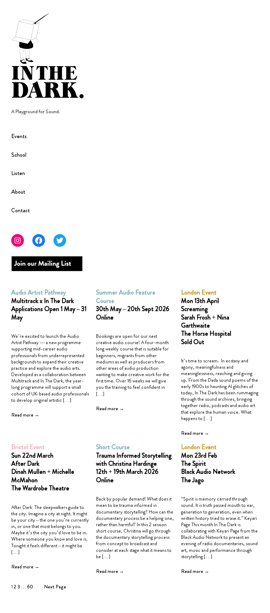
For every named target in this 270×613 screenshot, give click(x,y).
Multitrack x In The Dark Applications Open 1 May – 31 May (48, 305)
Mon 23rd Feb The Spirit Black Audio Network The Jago (208, 463)
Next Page (55, 586)
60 (30, 586)
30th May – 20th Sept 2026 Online (132, 305)
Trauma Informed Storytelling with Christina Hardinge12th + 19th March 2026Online (134, 463)
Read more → (25, 415)
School (18, 155)
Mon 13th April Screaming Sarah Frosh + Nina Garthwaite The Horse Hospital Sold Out (206, 317)
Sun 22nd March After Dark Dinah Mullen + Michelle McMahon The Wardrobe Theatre (42, 467)
